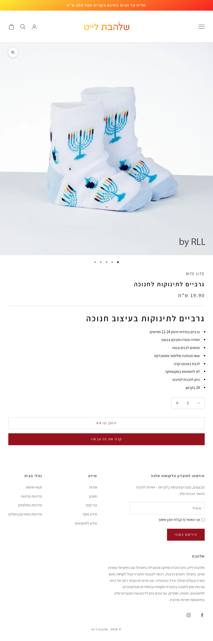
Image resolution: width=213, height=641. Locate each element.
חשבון (93, 496)
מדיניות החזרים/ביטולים (25, 514)
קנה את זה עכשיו (106, 439)
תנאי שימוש (34, 487)
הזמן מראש (106, 423)
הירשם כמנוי (186, 534)
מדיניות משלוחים (30, 505)
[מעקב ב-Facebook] (202, 615)
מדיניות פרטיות (31, 496)
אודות (93, 487)
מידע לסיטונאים (86, 523)
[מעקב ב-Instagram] (188, 615)
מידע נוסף (90, 514)
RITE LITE (195, 273)
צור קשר (91, 505)
